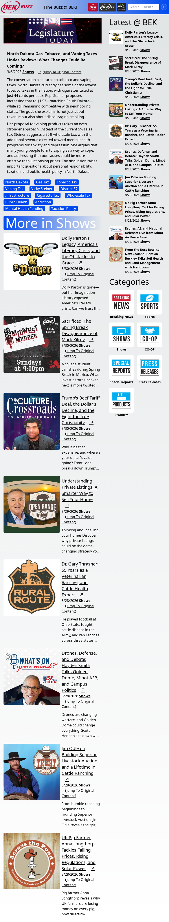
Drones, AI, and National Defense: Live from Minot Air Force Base (144, 232)
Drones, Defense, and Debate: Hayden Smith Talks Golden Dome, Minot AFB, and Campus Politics (80, 671)
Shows (28, 71)
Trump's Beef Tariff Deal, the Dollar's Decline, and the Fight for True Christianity (81, 410)
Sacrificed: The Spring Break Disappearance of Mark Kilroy (79, 330)
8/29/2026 (132, 118)
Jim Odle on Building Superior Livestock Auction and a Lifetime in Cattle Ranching (79, 760)
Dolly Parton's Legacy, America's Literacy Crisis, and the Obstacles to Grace (81, 250)
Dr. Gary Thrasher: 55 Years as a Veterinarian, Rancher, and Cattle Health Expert (80, 579)
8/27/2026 (132, 241)
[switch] (164, 7)
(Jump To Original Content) (62, 72)
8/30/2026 (132, 50)
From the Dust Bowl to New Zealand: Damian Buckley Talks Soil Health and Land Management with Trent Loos (144, 258)
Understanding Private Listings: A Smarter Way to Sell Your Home (79, 490)
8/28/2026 (132, 143)
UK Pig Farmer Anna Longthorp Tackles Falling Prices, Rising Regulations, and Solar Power (79, 853)
